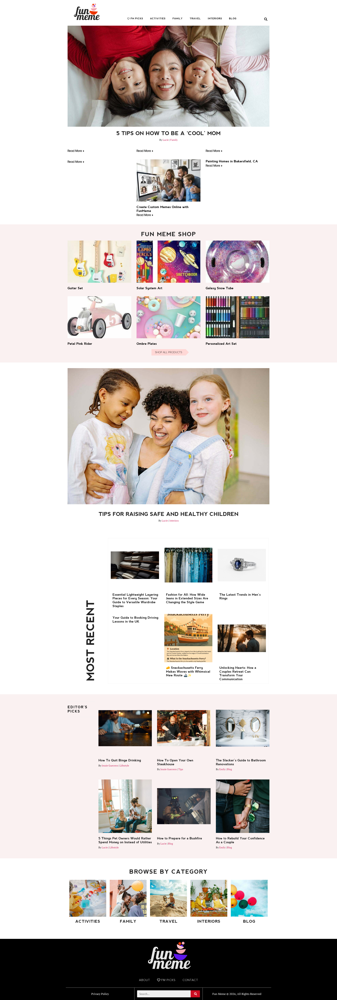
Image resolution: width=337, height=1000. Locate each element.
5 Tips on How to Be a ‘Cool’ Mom (168, 133)
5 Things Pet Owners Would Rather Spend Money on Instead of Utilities (125, 840)
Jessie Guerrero (110, 765)
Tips (180, 769)
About (144, 980)
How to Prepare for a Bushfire (179, 838)
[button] (266, 19)
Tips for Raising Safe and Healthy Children (169, 514)
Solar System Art (149, 288)
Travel (195, 18)
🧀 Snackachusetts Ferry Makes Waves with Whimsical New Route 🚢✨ (188, 671)
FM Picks (137, 18)
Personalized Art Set (221, 343)
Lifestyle (124, 765)
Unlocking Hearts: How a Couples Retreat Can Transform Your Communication (237, 673)
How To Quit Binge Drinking (119, 760)
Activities (158, 18)
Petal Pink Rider (80, 343)
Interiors (215, 18)
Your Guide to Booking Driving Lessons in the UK (135, 619)
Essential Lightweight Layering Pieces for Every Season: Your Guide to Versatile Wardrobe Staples (135, 600)
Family (178, 18)
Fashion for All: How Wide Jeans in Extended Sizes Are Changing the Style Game (187, 598)
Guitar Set (75, 288)
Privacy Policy (100, 994)
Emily (222, 769)
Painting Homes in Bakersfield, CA (232, 161)
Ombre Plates (147, 343)
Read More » (76, 151)
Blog (233, 18)
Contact (190, 980)
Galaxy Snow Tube (219, 288)
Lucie (166, 139)
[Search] (195, 993)
